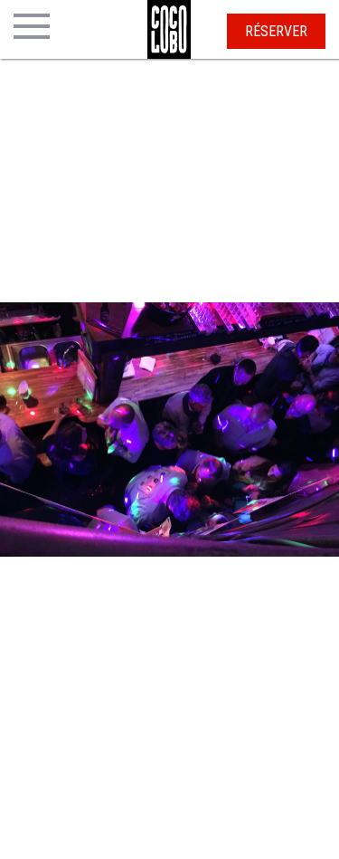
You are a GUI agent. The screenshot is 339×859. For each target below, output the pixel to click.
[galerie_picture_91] (280, 429)
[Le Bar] (169, 429)
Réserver (276, 31)
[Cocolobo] (169, 29)
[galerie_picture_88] (59, 429)
